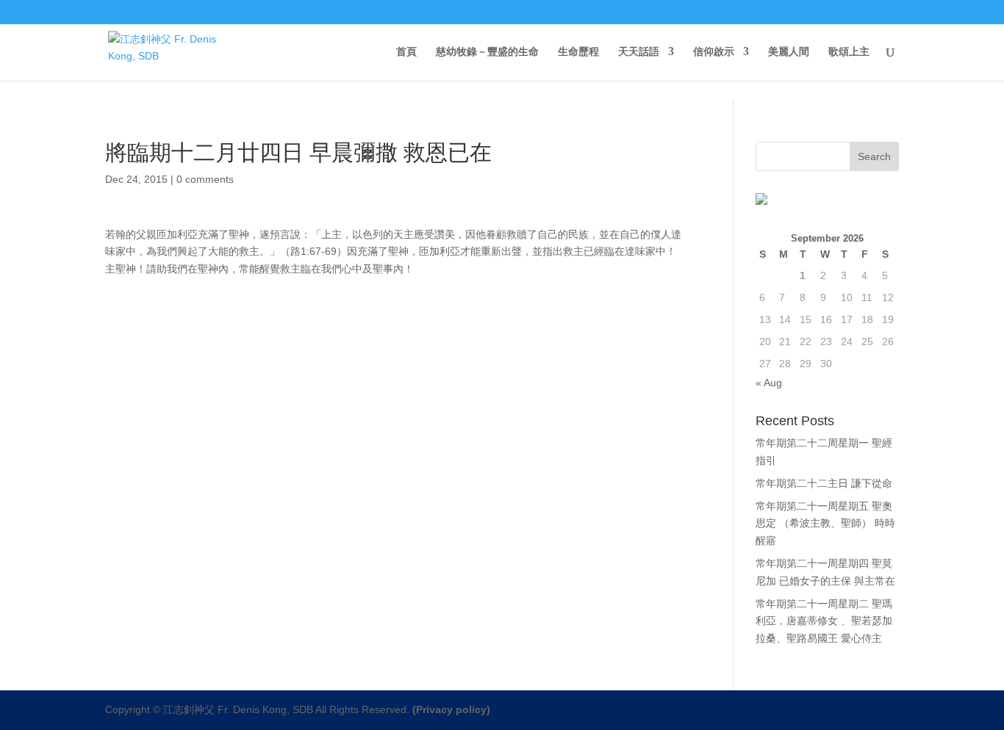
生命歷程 (578, 51)
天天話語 (638, 51)
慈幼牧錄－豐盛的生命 (487, 51)
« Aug (769, 383)
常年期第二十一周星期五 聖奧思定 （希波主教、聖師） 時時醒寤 (825, 523)
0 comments (205, 179)
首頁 (406, 51)
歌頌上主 (848, 51)
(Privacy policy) (451, 709)
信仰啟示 (713, 51)
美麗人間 (788, 51)
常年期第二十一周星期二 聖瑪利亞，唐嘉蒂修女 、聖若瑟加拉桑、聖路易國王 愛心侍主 (824, 621)
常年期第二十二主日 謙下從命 (824, 483)
